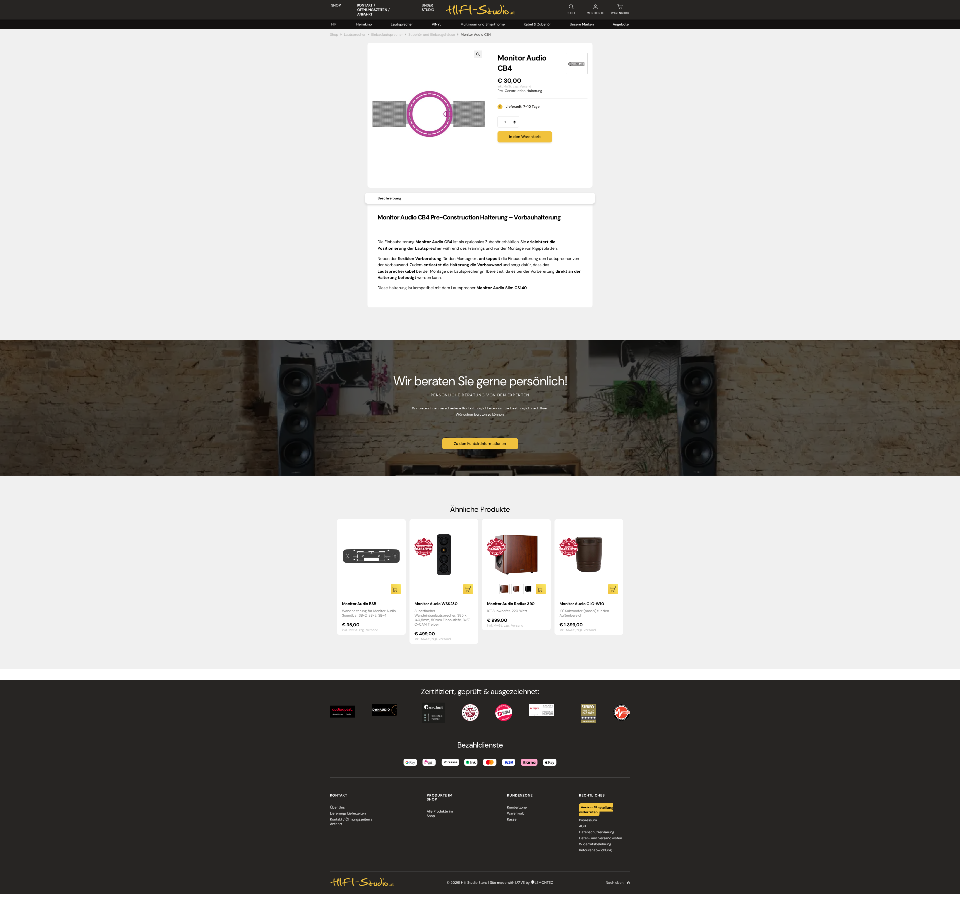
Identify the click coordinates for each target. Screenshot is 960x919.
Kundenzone (517, 807)
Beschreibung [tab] (389, 198)
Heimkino (364, 24)
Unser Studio (428, 7)
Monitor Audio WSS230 (436, 603)
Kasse (511, 819)
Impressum (588, 820)
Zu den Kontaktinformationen (480, 443)
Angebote (621, 24)
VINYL (437, 24)
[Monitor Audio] (577, 63)
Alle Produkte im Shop (440, 813)
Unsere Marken (582, 24)
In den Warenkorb (525, 136)
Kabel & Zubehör (537, 24)
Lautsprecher (402, 24)
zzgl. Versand (522, 86)
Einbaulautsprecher (387, 34)
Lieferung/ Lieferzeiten (348, 813)
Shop (336, 5)
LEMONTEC (544, 882)
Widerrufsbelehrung (595, 844)
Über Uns (337, 807)
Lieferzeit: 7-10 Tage (523, 106)
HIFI (334, 24)
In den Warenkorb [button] (396, 589)
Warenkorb (515, 813)
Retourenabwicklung (595, 850)
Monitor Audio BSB (359, 603)
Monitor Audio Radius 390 (510, 603)
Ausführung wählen (541, 589)
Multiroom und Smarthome (482, 24)
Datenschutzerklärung (596, 832)
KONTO (596, 13)
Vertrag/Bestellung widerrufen (596, 809)
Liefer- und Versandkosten (600, 838)
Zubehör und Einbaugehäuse (431, 34)
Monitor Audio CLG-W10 (582, 603)
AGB (582, 826)
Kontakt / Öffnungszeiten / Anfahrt (373, 9)
